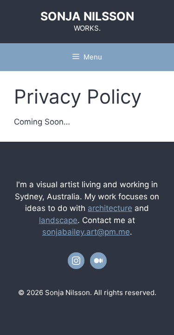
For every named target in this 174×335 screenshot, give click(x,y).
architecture (110, 208)
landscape (58, 220)
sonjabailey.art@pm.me (86, 231)
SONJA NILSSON (87, 16)
